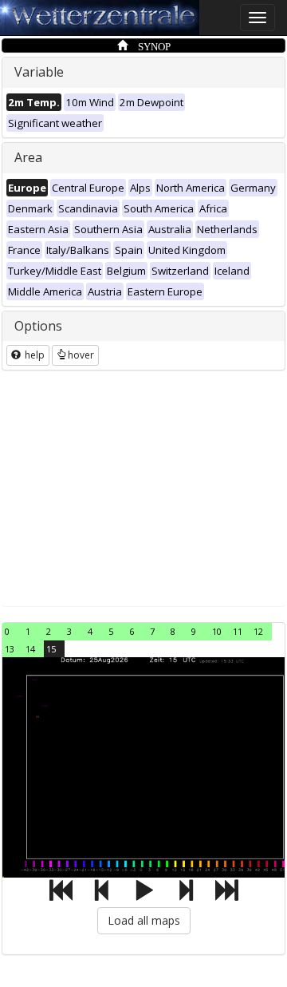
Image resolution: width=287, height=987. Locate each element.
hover (81, 355)
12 (258, 631)
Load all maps (144, 920)
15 (51, 649)
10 (217, 631)
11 (237, 631)
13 (9, 649)
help (33, 355)
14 (30, 649)
